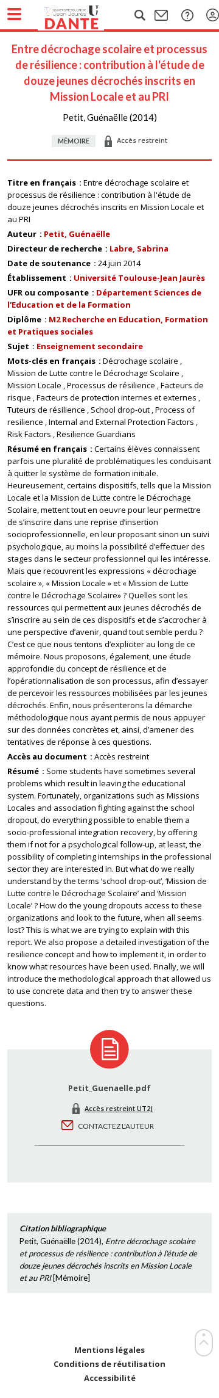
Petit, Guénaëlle (77, 233)
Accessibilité (110, 1378)
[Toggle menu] (14, 14)
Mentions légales (109, 1350)
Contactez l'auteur (116, 1126)
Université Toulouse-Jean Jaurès (139, 277)
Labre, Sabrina (139, 248)
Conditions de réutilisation (109, 1364)
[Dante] (83, 15)
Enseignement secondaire (89, 346)
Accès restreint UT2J (119, 1108)
